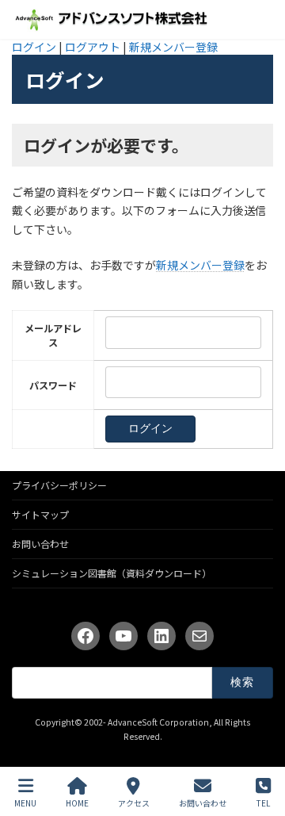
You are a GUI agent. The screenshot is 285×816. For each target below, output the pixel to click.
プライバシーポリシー (59, 485)
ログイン (34, 47)
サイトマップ (40, 514)
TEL (263, 802)
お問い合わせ (40, 543)
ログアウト (92, 47)
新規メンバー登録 (173, 47)
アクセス (134, 802)
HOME (77, 802)
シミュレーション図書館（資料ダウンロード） (111, 573)
